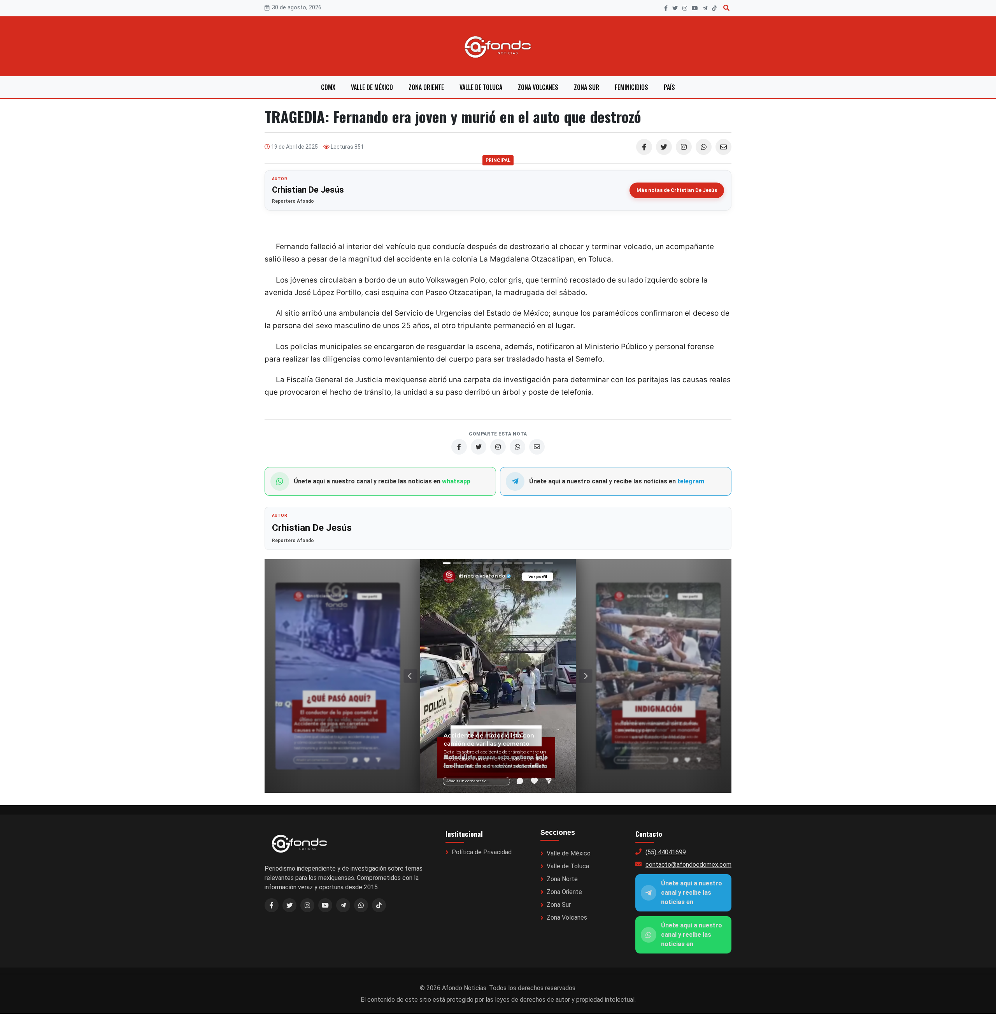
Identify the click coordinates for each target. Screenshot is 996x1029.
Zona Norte (562, 879)
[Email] (723, 147)
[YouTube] (695, 8)
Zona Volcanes (538, 87)
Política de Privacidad (482, 852)
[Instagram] (684, 8)
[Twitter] (664, 147)
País (669, 87)
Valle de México (372, 87)
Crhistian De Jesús (308, 190)
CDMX (328, 87)
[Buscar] (726, 8)
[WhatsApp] (704, 147)
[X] (675, 8)
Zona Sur (586, 87)
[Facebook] (666, 8)
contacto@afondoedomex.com (688, 864)
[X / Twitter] (289, 905)
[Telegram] (705, 8)
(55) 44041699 (665, 852)
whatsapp (456, 481)
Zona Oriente (426, 87)
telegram (690, 481)
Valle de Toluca (480, 87)
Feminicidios (631, 87)
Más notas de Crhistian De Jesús (677, 190)
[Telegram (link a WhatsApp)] (343, 905)
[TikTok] (714, 8)
